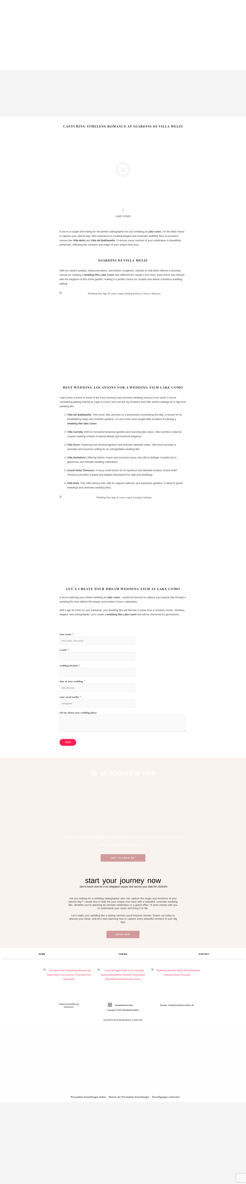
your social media (70, 697)
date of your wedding (72, 681)
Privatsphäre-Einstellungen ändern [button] (88, 1097)
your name (66, 634)
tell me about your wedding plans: (78, 712)
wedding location (70, 665)
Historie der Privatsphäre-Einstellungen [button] (129, 1097)
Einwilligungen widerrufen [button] (166, 1097)
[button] (123, 170)
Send (67, 742)
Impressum (69, 1007)
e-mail (64, 649)
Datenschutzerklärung (69, 1004)
